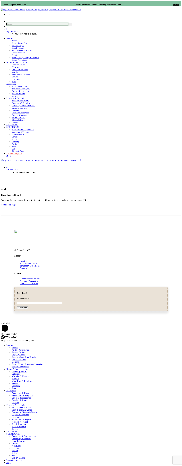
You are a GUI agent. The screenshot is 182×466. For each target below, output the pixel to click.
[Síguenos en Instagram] (12, 19)
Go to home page (8, 205)
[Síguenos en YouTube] (12, 16)
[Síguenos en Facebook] (12, 14)
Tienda (176, 5)
